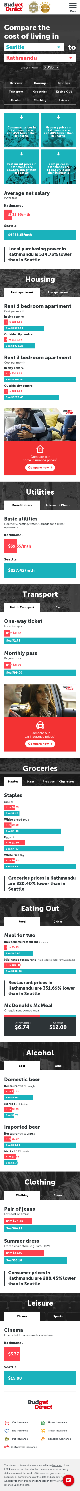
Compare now (38, 467)
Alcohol (16, 100)
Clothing (40, 100)
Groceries (40, 91)
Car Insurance (19, 1422)
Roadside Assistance (59, 1439)
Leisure (64, 100)
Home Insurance (57, 1422)
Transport (16, 91)
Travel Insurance (57, 1431)
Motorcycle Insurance (24, 1447)
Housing (40, 83)
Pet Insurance (19, 1439)
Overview (16, 83)
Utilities (64, 83)
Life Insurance (19, 1431)
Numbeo (57, 1465)
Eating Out (64, 91)
